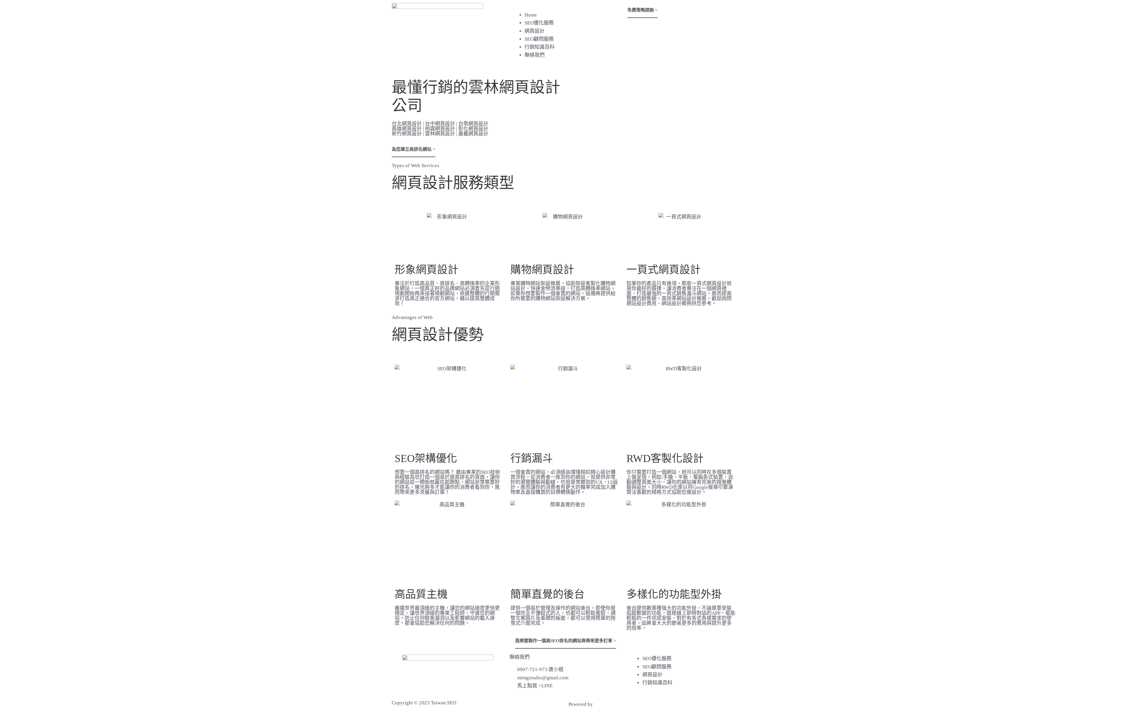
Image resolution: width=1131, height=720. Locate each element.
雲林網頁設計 (440, 134)
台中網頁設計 (440, 123)
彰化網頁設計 (473, 128)
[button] (565, 7)
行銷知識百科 (540, 47)
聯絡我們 (535, 55)
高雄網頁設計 (407, 128)
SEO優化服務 (539, 23)
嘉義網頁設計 (473, 134)
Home (531, 15)
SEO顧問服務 (539, 39)
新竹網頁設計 (407, 134)
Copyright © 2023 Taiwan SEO (424, 703)
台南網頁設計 (473, 123)
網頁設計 (535, 31)
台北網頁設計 (407, 123)
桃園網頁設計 (440, 128)
